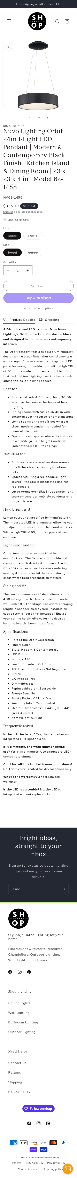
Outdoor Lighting (22, 1032)
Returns (14, 1072)
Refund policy (34, 1162)
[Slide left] (29, 118)
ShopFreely (36, 1157)
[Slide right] (47, 118)
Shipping (8, 211)
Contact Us (17, 1062)
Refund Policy (19, 1091)
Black (14, 236)
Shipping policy (53, 1169)
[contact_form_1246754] (68, 1169)
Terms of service (28, 1169)
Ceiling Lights (19, 1003)
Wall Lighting (19, 1012)
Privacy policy (56, 1162)
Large (35, 253)
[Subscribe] (64, 889)
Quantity (9, 262)
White (35, 236)
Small (15, 253)
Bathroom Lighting (23, 1022)
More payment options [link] (38, 308)
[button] (8, 21)
